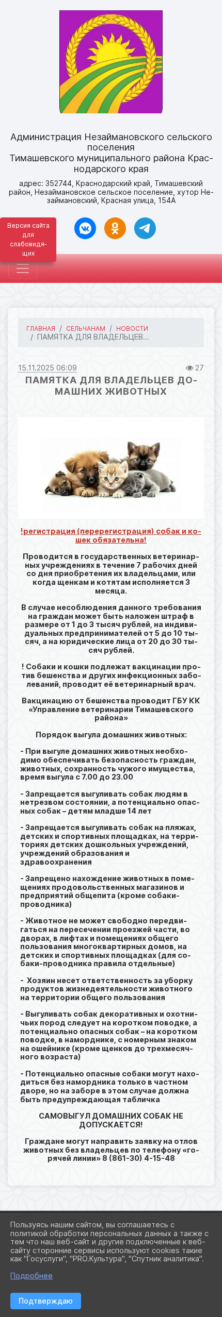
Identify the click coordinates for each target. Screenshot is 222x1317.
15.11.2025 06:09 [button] (47, 367)
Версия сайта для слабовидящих (28, 239)
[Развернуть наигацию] (22, 268)
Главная (40, 328)
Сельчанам (85, 328)
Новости (132, 328)
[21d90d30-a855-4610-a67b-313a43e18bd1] (111, 468)
